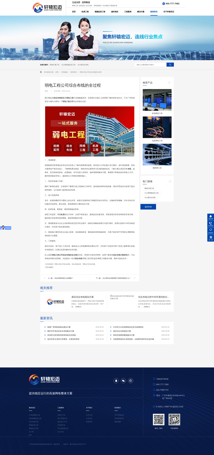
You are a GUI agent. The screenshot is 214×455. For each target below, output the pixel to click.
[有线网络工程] (157, 100)
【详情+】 (78, 307)
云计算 (31, 431)
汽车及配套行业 (63, 428)
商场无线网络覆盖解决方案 (124, 335)
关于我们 (89, 407)
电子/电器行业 (62, 418)
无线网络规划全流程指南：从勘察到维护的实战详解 (133, 339)
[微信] (123, 382)
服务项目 (114, 12)
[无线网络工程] (157, 127)
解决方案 (140, 12)
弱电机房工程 (33, 425)
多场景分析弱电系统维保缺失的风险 (61, 335)
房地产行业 (61, 415)
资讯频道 (64, 72)
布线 (129, 168)
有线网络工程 (157, 113)
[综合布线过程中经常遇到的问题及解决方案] (122, 297)
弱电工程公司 (68, 101)
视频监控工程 (100, 12)
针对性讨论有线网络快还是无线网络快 (128, 327)
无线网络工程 (157, 140)
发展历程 (89, 421)
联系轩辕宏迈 (119, 418)
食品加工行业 (62, 421)
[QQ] (116, 382)
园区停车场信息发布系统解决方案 (60, 331)
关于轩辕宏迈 (168, 12)
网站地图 (118, 421)
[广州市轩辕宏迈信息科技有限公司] (45, 384)
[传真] (130, 382)
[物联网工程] (157, 154)
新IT (30, 435)
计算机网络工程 (34, 415)
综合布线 (78, 258)
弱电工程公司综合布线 (63, 264)
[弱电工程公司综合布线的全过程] (47, 8)
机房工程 (85, 12)
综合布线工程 (33, 421)
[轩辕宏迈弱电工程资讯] (107, 59)
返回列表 (148, 206)
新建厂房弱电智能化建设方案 (59, 327)
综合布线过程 (76, 264)
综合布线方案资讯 (120, 255)
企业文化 (89, 418)
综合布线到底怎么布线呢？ (64, 278)
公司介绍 (89, 415)
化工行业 (61, 431)
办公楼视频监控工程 (68, 64)
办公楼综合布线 (83, 64)
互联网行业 (61, 425)
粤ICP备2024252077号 (78, 444)
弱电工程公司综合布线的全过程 (91, 72)
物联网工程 (157, 168)
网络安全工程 (33, 428)
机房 (62, 214)
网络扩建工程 (54, 64)
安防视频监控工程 (35, 418)
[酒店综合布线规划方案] (55, 302)
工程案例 (127, 12)
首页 (74, 12)
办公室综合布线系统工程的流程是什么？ (117, 278)
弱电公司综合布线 (89, 264)
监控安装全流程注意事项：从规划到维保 (63, 339)
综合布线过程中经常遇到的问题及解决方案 (154, 296)
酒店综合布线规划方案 (82, 296)
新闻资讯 (153, 12)
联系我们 (118, 407)
